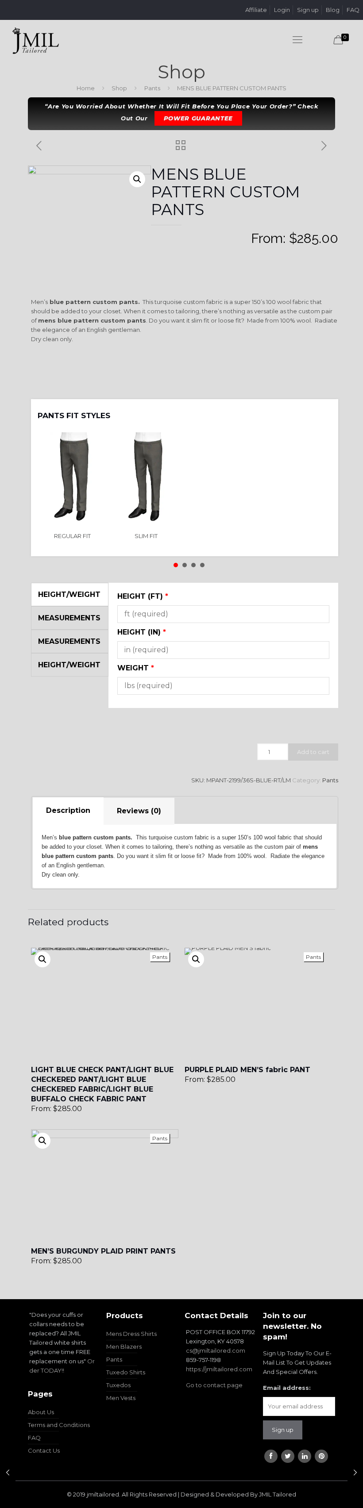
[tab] (68, 811)
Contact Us (44, 1450)
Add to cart (313, 751)
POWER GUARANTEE (198, 118)
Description (68, 810)
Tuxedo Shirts (125, 1372)
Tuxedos (118, 1385)
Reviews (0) (139, 811)
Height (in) (141, 632)
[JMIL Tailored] (35, 40)
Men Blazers (124, 1346)
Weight (135, 668)
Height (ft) (142, 596)
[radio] (74, 486)
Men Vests (120, 1397)
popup (42, 959)
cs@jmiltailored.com (215, 1350)
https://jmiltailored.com (219, 1369)
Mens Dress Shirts (131, 1333)
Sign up (308, 9)
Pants (152, 88)
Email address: (287, 1387)
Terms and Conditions (59, 1424)
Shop (119, 88)
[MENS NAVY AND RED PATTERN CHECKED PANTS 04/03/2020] (355, 1472)
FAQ (353, 9)
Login (282, 9)
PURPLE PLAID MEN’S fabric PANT (247, 1070)
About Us (41, 1412)
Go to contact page (214, 1385)
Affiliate (256, 9)
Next (320, 411)
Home (86, 88)
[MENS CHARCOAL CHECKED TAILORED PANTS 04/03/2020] (7, 1472)
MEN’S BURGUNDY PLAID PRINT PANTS (103, 1251)
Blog (333, 9)
